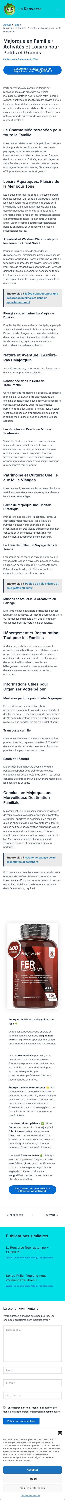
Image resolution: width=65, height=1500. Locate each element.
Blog (34, 1257)
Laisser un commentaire (18, 1257)
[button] (60, 1433)
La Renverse (30, 8)
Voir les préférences (32, 1488)
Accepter (32, 1469)
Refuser (32, 1478)
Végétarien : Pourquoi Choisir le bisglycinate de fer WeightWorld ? (32, 70)
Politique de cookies (31, 1495)
